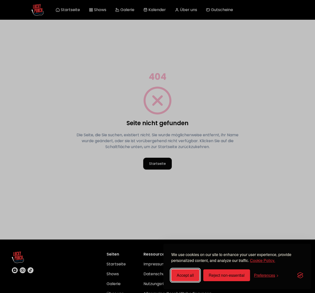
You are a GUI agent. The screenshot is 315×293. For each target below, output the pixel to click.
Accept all (185, 275)
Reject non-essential (227, 275)
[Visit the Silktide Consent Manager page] (300, 275)
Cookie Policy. (262, 260)
